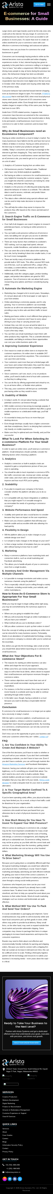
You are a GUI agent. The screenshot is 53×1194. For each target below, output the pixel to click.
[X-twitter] (20, 1179)
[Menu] (49, 5)
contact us (43, 737)
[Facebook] (15, 1179)
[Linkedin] (10, 1179)
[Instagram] (4, 1179)
